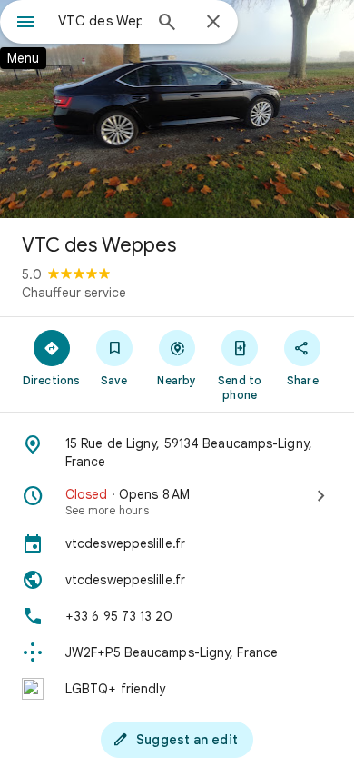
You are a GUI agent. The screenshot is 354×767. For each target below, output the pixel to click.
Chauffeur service (74, 292)
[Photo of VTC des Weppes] (177, 109)
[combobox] (100, 21)
